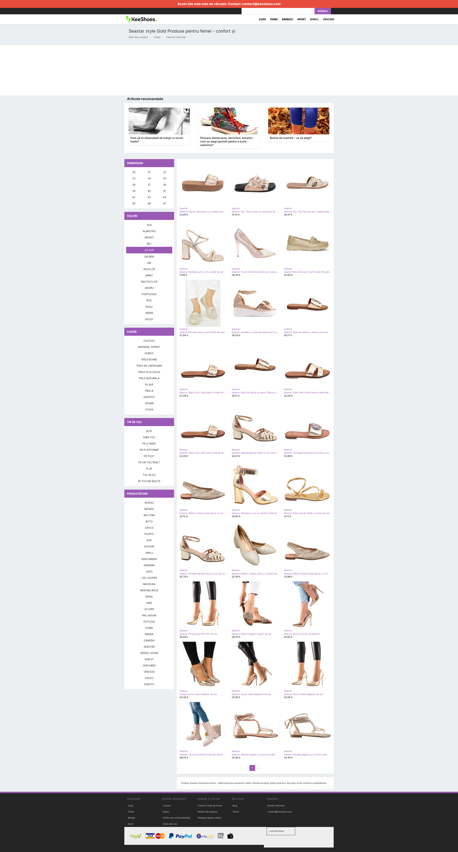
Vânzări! (329, 19)
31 (149, 172)
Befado (149, 508)
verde (149, 312)
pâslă (149, 390)
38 (164, 184)
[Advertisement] (107, 70)
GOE (149, 540)
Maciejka (149, 584)
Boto (149, 521)
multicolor (149, 281)
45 (133, 203)
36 (133, 184)
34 (149, 178)
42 (133, 197)
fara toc (149, 437)
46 (149, 203)
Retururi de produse (207, 811)
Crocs (149, 527)
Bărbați (131, 817)
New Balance (149, 590)
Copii (130, 805)
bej (149, 243)
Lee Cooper (149, 577)
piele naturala (149, 378)
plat (149, 468)
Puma (149, 627)
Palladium (149, 615)
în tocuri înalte (149, 481)
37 (149, 184)
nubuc (149, 353)
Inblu (149, 552)
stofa (149, 409)
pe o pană (149, 443)
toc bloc (149, 474)
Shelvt (149, 659)
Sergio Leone (149, 652)
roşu (149, 306)
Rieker (149, 634)
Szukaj (323, 11)
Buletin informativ (276, 805)
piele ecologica (149, 371)
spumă (149, 403)
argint (149, 237)
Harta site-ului (170, 823)
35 (164, 178)
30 (133, 172)
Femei (131, 811)
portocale (149, 294)
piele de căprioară (149, 365)
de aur (149, 250)
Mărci (314, 19)
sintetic (149, 397)
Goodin (149, 546)
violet (149, 319)
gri (149, 262)
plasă (149, 384)
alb (149, 224)
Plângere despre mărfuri (209, 817)
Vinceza (149, 671)
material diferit (149, 346)
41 (164, 190)
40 (149, 190)
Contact (167, 805)
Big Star (149, 515)
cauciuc (149, 340)
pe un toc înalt (149, 462)
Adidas (149, 502)
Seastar (149, 646)
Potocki (149, 621)
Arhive (236, 811)
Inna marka (149, 558)
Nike (149, 602)
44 (164, 197)
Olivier (149, 609)
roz (149, 300)
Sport (130, 823)
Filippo (149, 533)
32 (164, 172)
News (149, 596)
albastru (149, 231)
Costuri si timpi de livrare (210, 805)
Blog (235, 805)
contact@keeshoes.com (261, 4)
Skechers (149, 665)
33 (133, 178)
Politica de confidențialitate (176, 817)
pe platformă (149, 449)
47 (164, 203)
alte (149, 431)
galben (149, 256)
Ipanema (149, 565)
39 (133, 190)
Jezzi (149, 571)
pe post (149, 456)
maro (149, 275)
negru (149, 287)
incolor (149, 269)
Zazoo (149, 677)
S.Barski (149, 640)
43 (149, 197)
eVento (149, 684)
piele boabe (149, 359)
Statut (166, 811)
